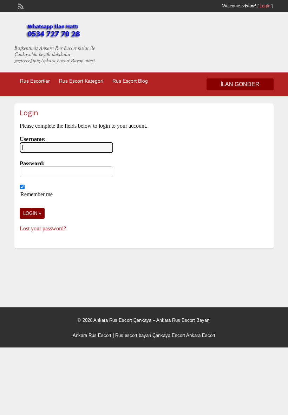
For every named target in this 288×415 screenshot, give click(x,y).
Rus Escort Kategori (81, 81)
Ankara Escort (200, 335)
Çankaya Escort (168, 335)
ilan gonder (240, 84)
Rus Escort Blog (130, 81)
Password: (32, 163)
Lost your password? (43, 228)
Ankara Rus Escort (92, 335)
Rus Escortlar (35, 81)
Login (265, 6)
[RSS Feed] (20, 5)
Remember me (36, 194)
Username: (33, 139)
